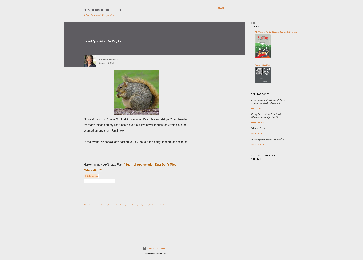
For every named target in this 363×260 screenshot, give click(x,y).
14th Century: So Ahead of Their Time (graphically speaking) (268, 101)
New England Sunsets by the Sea (267, 139)
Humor (110, 205)
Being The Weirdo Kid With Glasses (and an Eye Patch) (266, 115)
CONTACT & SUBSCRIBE (264, 156)
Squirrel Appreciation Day (127, 205)
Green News (93, 205)
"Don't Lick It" (258, 128)
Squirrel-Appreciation (142, 205)
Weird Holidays (154, 205)
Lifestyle (116, 205)
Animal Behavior (102, 205)
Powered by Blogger (156, 248)
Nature (86, 205)
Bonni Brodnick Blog (103, 10)
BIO (253, 23)
